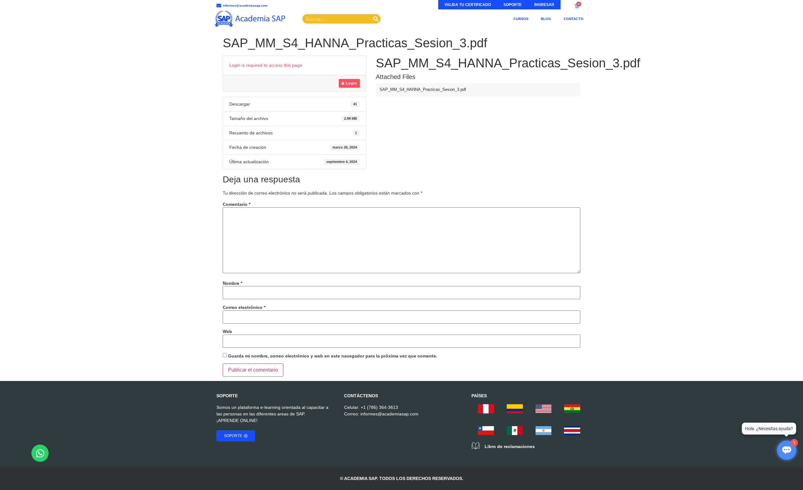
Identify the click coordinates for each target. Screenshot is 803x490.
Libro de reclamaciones (510, 446)
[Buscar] (375, 18)
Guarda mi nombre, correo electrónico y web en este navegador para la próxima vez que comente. (332, 356)
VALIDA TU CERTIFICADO (467, 5)
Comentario (236, 204)
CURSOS (520, 19)
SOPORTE (512, 5)
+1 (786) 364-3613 (379, 407)
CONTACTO (573, 19)
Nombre (232, 283)
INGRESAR (544, 5)
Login (350, 83)
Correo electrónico (244, 307)
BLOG (546, 19)
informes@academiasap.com (389, 413)
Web (227, 331)
